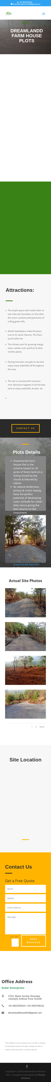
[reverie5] (25, 650)
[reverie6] (25, 717)
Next (42, 726)
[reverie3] (25, 684)
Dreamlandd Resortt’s (26, 564)
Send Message (34, 941)
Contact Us (25, 428)
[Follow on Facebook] (25, 959)
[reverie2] (25, 616)
